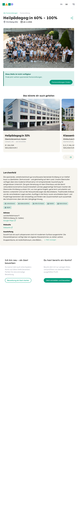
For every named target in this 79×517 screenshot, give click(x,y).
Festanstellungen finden (61, 82)
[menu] (73, 4)
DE (66, 4)
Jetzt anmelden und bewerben (58, 280)
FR (61, 4)
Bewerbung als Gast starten (18, 280)
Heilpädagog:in (17, 135)
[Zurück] (66, 157)
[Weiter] (70, 157)
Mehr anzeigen (51, 240)
